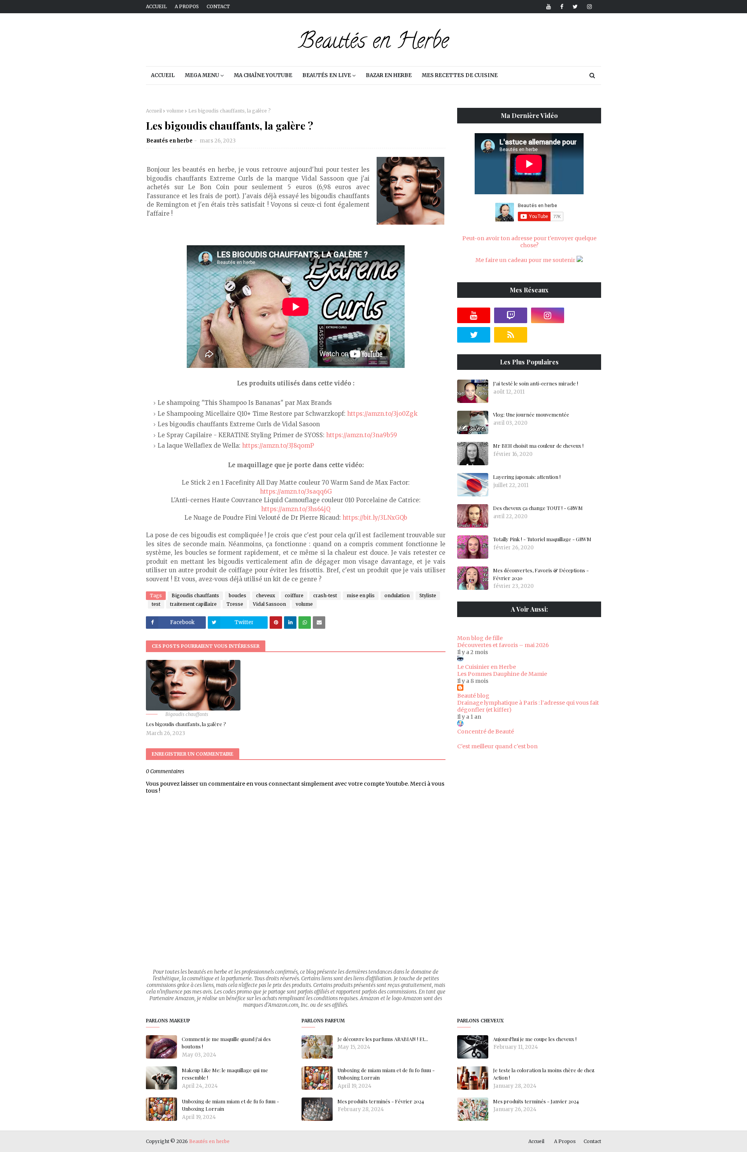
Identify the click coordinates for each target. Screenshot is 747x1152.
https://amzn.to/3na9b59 (361, 435)
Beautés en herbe (169, 140)
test (156, 604)
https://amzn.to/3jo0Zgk (382, 413)
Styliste (427, 595)
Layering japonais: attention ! (527, 476)
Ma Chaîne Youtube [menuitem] (263, 75)
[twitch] (510, 315)
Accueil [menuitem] (163, 75)
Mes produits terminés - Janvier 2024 (536, 1101)
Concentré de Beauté (485, 731)
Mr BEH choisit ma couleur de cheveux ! (538, 445)
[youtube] (549, 6)
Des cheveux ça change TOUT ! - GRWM (538, 508)
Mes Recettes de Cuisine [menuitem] (460, 75)
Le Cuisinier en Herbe (486, 666)
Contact (218, 6)
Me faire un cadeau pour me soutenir (526, 260)
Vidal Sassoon (269, 604)
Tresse (234, 604)
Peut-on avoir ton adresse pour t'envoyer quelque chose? (529, 242)
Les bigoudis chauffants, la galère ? (186, 724)
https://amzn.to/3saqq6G (296, 491)
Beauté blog (473, 695)
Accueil (156, 6)
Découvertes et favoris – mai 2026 (503, 645)
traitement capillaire (193, 604)
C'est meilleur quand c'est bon (497, 746)
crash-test (325, 595)
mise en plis (361, 595)
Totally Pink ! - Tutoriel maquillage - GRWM (542, 539)
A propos (187, 6)
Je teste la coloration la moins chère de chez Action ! (543, 1074)
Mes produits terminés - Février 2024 (380, 1101)
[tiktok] (584, 315)
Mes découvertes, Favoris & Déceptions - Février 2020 (541, 574)
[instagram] (588, 6)
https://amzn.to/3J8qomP (278, 445)
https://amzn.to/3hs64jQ (295, 509)
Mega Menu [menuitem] (202, 75)
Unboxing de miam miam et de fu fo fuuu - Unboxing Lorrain (230, 1105)
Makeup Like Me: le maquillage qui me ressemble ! (225, 1074)
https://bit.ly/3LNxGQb (374, 517)
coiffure (294, 595)
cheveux (265, 595)
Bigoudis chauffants (195, 595)
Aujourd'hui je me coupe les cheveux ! (535, 1039)
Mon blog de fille (480, 638)
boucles (237, 595)
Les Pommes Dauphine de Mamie (502, 673)
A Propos (565, 1141)
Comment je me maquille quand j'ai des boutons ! (226, 1043)
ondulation (397, 595)
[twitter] (575, 6)
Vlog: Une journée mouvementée (531, 414)
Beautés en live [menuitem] (326, 75)
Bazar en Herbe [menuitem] (389, 75)
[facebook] (562, 6)
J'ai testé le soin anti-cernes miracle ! (535, 383)
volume (175, 111)
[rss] (510, 335)
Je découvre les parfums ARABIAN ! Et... (382, 1039)
